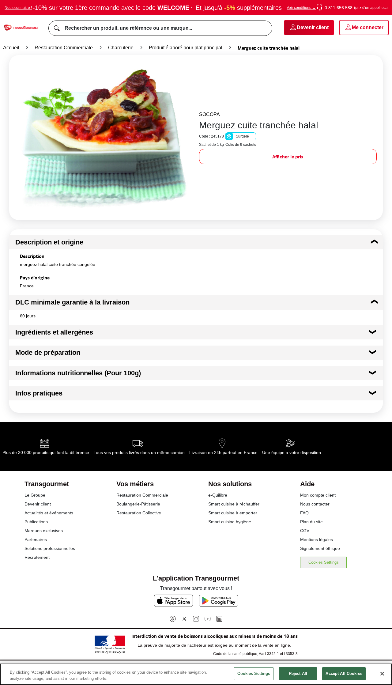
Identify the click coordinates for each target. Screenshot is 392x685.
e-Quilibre (217, 495)
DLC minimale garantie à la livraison (72, 302)
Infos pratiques (38, 393)
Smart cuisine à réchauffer (233, 503)
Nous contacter (315, 503)
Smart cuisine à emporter (232, 512)
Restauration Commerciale (64, 47)
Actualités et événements (48, 512)
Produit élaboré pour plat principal (185, 47)
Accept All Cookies (344, 673)
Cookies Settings (323, 562)
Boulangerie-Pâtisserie (138, 503)
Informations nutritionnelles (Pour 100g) (78, 373)
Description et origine (49, 242)
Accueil (11, 47)
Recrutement (37, 557)
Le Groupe (34, 495)
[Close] (382, 673)
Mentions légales (316, 539)
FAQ (304, 512)
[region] (196, 674)
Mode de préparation (47, 352)
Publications (36, 521)
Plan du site (311, 521)
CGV (304, 530)
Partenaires (35, 539)
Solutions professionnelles (49, 548)
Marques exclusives (43, 530)
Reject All (298, 673)
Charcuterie (121, 47)
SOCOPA (209, 114)
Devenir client (37, 503)
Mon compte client (318, 495)
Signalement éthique (320, 548)
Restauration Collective (138, 512)
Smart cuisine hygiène (229, 521)
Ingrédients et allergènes (54, 332)
